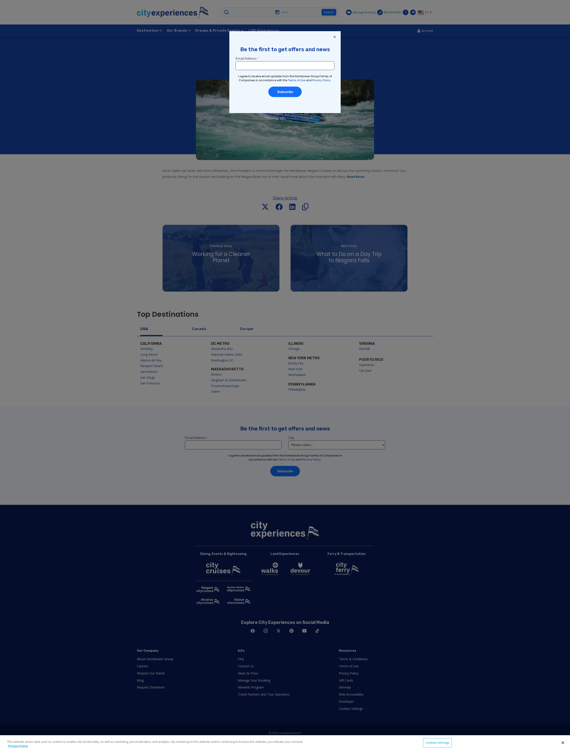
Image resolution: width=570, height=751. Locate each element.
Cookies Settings (437, 743)
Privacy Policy (18, 746)
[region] (285, 743)
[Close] (563, 742)
